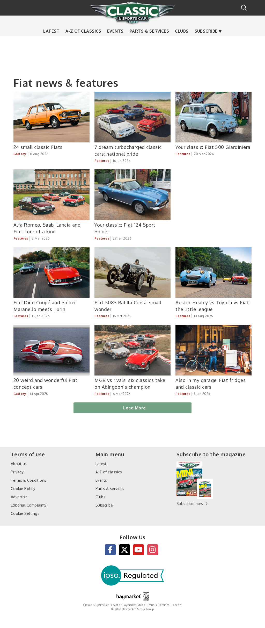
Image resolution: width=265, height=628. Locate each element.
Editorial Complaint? (29, 505)
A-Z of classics (83, 31)
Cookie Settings (25, 513)
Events (115, 31)
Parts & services (149, 31)
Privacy (17, 472)
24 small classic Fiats (38, 147)
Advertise (19, 497)
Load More (134, 407)
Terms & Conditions (28, 480)
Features (101, 161)
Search (244, 8)
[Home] (132, 12)
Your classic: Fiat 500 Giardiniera (212, 147)
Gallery (19, 154)
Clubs (181, 31)
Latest (51, 31)
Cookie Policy (23, 488)
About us (19, 463)
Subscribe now (189, 503)
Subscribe (206, 31)
